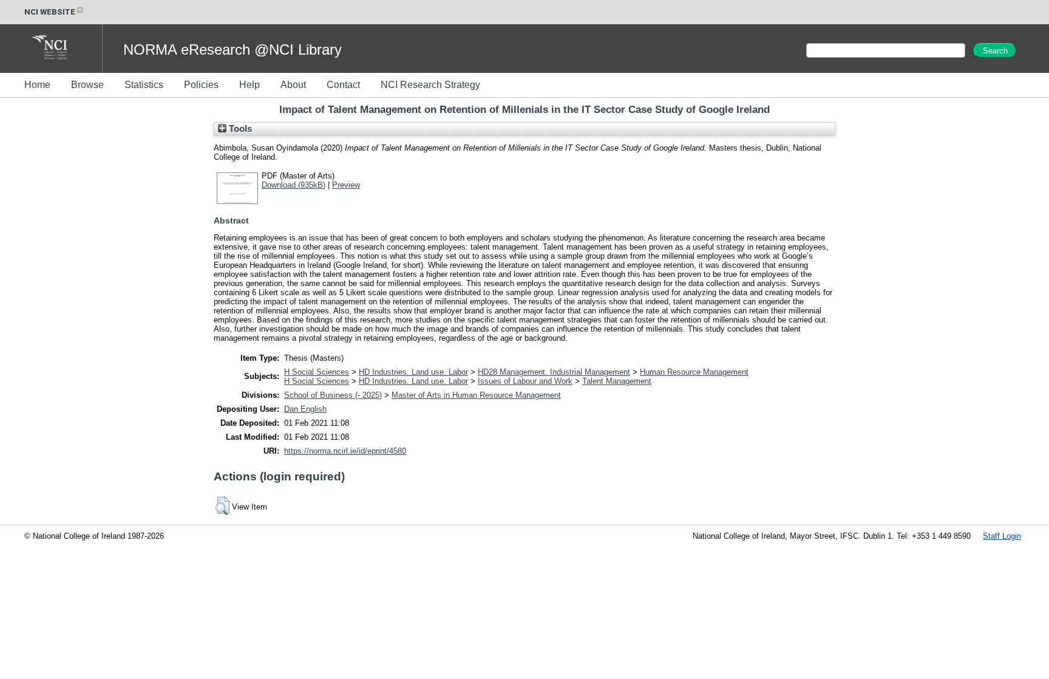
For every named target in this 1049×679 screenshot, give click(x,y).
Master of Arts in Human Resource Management (476, 395)
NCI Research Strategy (430, 85)
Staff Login (1002, 536)
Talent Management (616, 381)
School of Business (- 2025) (333, 395)
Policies (201, 85)
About (293, 85)
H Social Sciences (316, 372)
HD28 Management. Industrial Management (554, 372)
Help (249, 85)
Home (37, 85)
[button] (222, 506)
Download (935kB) (293, 184)
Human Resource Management (694, 372)
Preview (346, 184)
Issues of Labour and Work (525, 381)
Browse (87, 85)
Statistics (143, 85)
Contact (343, 85)
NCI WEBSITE (49, 11)
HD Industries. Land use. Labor (413, 372)
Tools (239, 129)
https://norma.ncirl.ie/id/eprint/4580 (345, 451)
